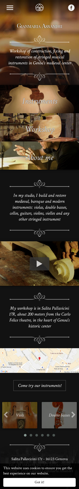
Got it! (39, 482)
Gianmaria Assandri (39, 26)
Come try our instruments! (39, 386)
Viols (20, 415)
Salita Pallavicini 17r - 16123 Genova (39, 458)
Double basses (59, 415)
